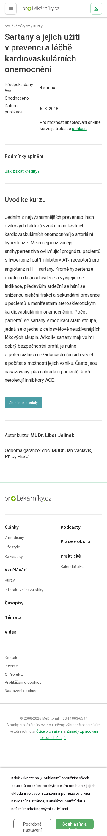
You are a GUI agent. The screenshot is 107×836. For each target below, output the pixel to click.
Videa (11, 632)
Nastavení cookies (21, 691)
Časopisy (14, 603)
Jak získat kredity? (22, 171)
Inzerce (11, 666)
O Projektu (14, 674)
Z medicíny (14, 538)
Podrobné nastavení (32, 825)
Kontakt (12, 658)
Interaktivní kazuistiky (24, 590)
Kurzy (38, 26)
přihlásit (79, 128)
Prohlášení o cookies (23, 682)
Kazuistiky (14, 557)
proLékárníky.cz (17, 26)
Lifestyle (12, 547)
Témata (13, 618)
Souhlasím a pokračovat (74, 825)
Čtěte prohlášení (49, 731)
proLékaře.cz (30, 10)
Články (12, 527)
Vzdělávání (16, 570)
